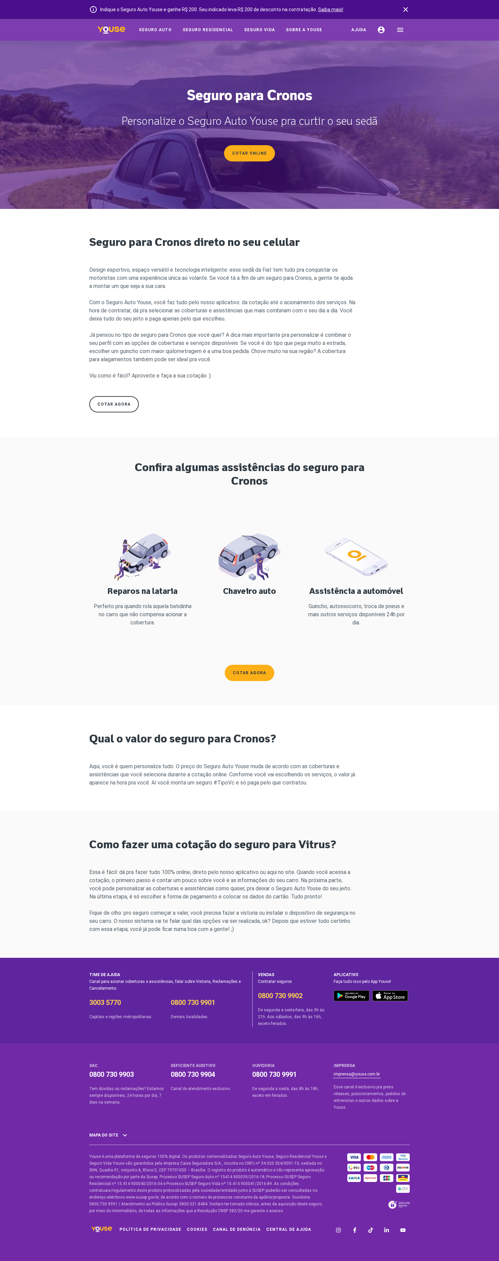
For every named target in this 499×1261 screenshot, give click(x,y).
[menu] (400, 30)
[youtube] (403, 1230)
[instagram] (338, 1230)
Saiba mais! (330, 9)
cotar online (249, 153)
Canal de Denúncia (237, 1229)
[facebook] (355, 1230)
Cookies (197, 1229)
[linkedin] (386, 1230)
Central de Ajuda (288, 1229)
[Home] (111, 30)
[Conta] (381, 30)
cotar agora (114, 404)
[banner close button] (406, 9)
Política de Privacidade (150, 1229)
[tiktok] (370, 1230)
